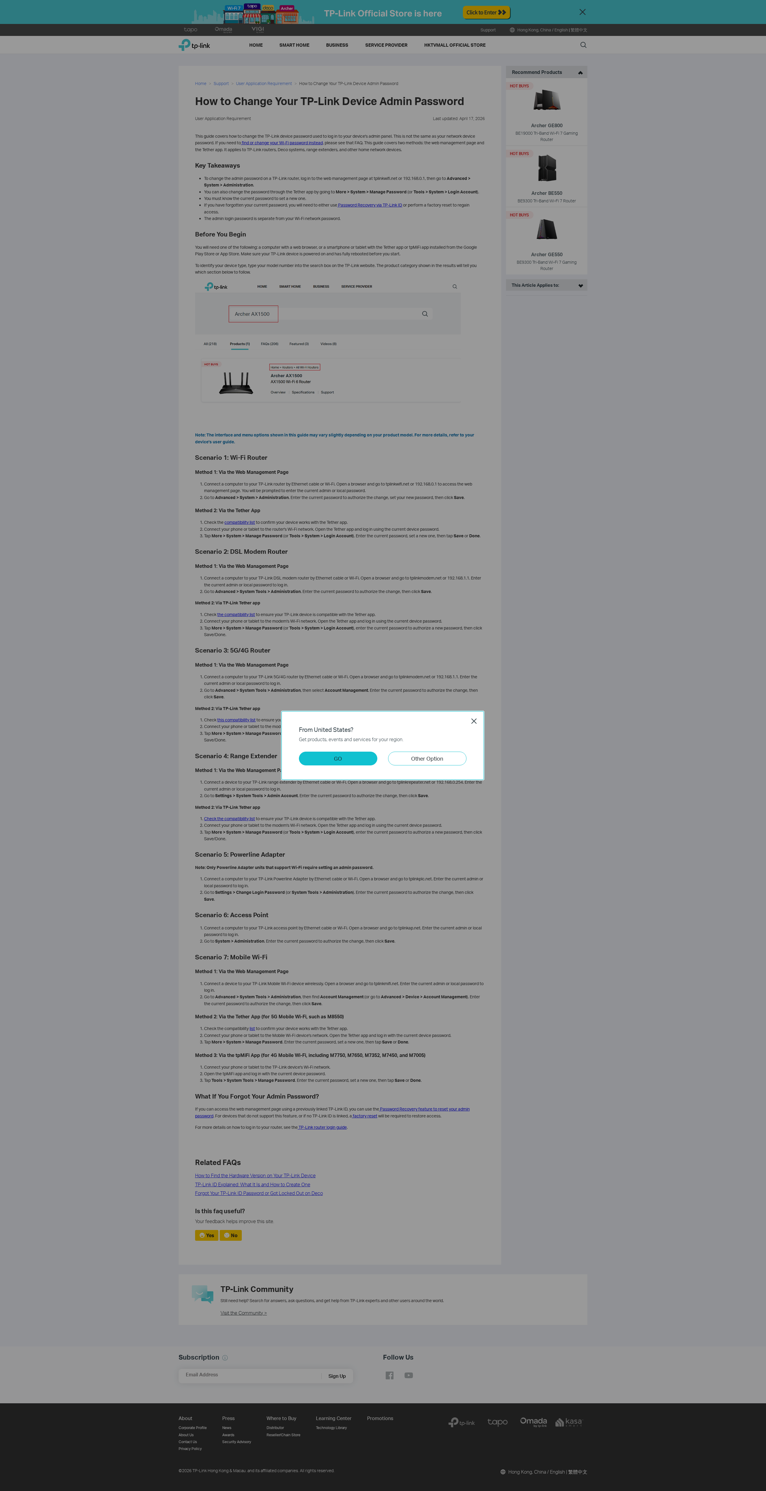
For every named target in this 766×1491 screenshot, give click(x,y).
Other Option (427, 758)
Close (474, 721)
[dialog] (383, 745)
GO (338, 758)
